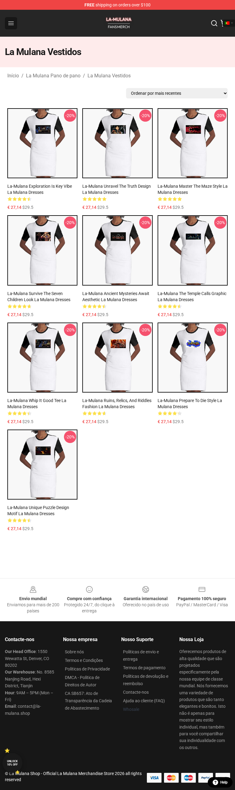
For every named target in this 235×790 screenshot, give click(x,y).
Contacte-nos (136, 692)
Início (13, 76)
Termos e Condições (84, 660)
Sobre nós (74, 651)
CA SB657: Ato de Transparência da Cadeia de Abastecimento (88, 701)
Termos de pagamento (144, 667)
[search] (214, 23)
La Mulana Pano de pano (53, 76)
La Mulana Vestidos (109, 76)
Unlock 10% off (12, 763)
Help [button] (224, 782)
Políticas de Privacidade (87, 668)
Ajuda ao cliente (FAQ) (144, 700)
